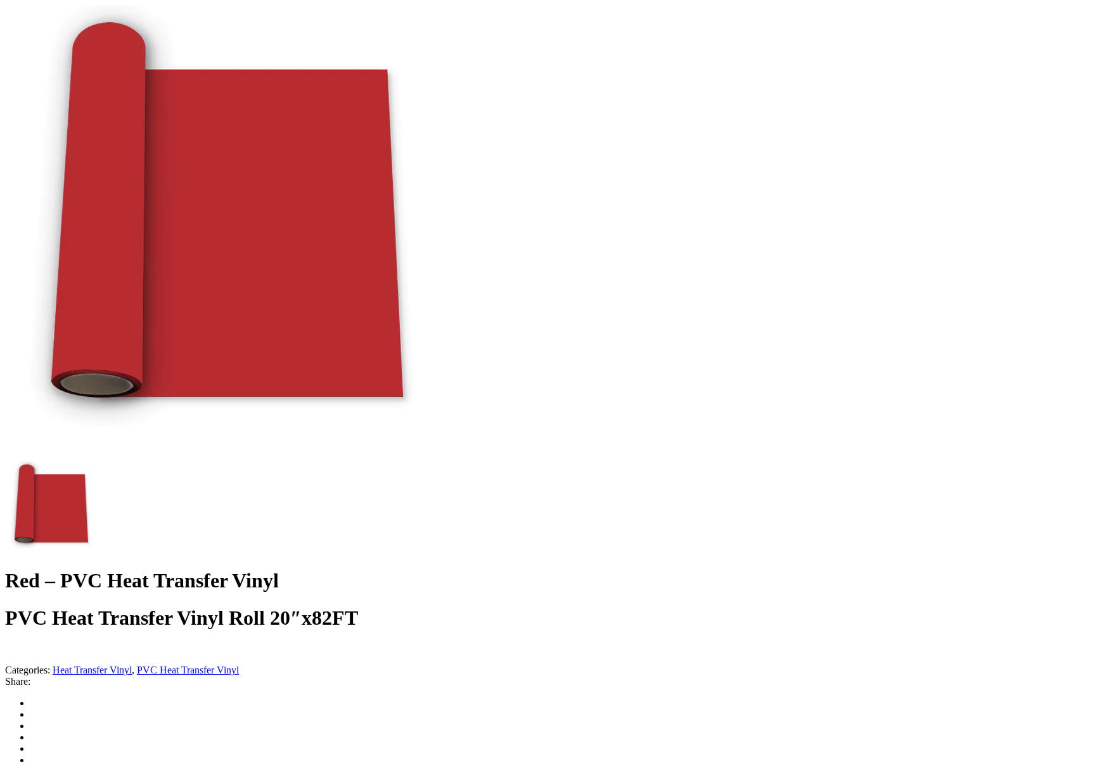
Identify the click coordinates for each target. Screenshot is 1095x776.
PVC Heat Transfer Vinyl (188, 670)
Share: (17, 681)
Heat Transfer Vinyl (92, 670)
